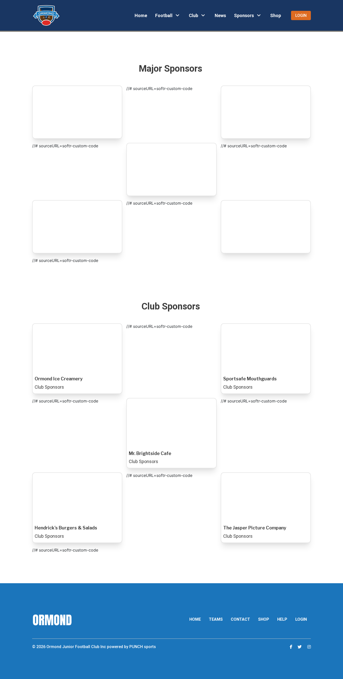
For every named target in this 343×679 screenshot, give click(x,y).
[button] (168, 15)
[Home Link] (46, 15)
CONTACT (240, 619)
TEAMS (216, 619)
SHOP (263, 619)
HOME (195, 619)
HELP (282, 619)
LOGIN (301, 619)
